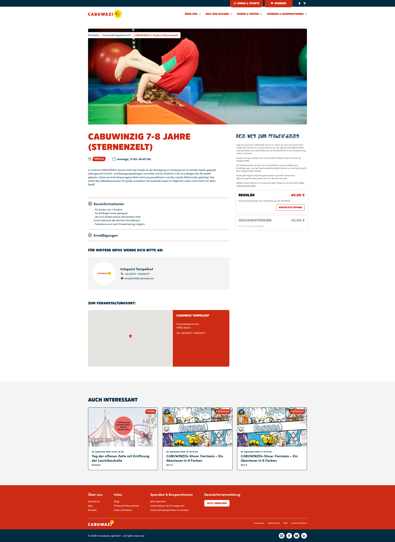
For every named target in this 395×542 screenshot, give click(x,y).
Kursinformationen (109, 203)
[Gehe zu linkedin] (304, 536)
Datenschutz (274, 523)
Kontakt (92, 510)
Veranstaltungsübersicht (117, 35)
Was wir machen (217, 14)
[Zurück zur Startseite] (105, 14)
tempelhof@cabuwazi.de (139, 278)
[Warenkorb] (304, 3)
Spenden (280, 3)
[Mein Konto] (299, 3)
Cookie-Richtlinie (299, 523)
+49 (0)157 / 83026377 (137, 274)
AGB (285, 523)
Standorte (94, 501)
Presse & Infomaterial (126, 505)
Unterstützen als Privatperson (167, 505)
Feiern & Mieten (248, 14)
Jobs (90, 505)
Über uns (191, 14)
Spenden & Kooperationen (285, 14)
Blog (116, 501)
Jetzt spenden (158, 501)
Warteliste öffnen (290, 207)
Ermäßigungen (106, 235)
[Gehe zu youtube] (296, 536)
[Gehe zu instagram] (282, 536)
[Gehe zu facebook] (289, 536)
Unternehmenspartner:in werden (169, 510)
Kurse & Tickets (248, 3)
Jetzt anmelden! (217, 503)
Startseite (93, 35)
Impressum (259, 523)
